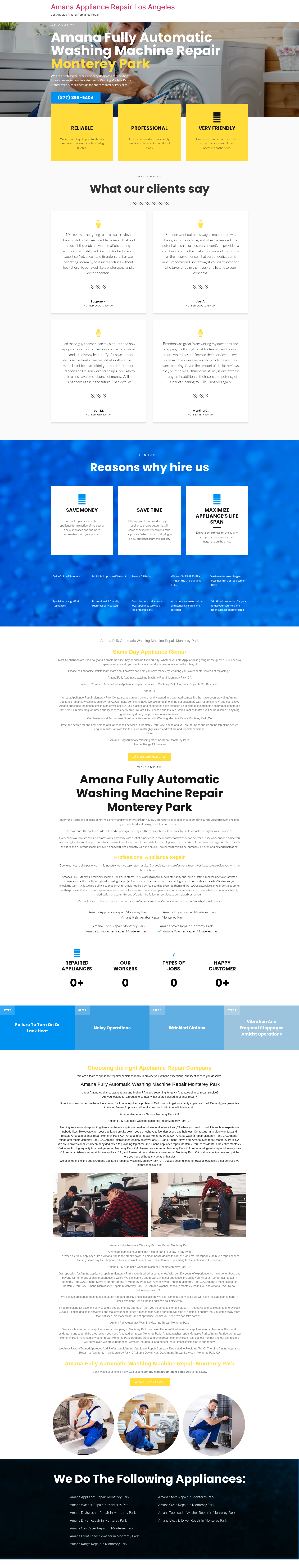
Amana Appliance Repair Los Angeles (113, 7)
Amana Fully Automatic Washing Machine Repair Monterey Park (149, 793)
